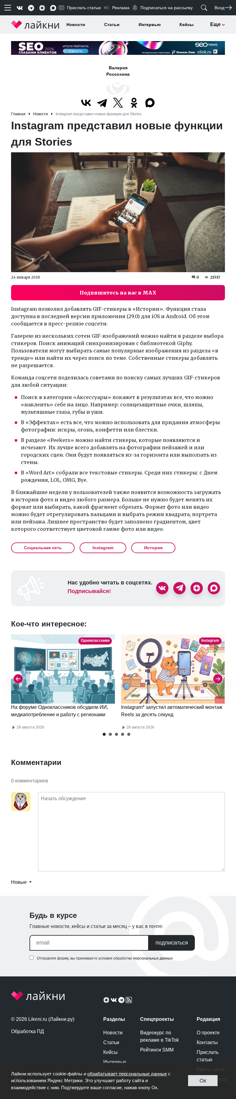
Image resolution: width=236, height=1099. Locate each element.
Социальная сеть (43, 547)
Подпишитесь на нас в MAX (118, 293)
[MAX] (150, 102)
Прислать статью (207, 1056)
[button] (104, 734)
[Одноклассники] (134, 102)
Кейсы (186, 24)
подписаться (171, 943)
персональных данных (153, 958)
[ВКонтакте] (86, 102)
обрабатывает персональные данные (127, 1073)
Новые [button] (19, 882)
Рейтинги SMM (157, 1049)
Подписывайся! (89, 591)
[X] (118, 102)
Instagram (102, 547)
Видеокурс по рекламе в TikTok (159, 1036)
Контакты (207, 1042)
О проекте (208, 1032)
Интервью (150, 24)
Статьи (112, 24)
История (153, 547)
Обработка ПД (27, 1031)
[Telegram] (102, 102)
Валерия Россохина (118, 71)
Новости (75, 24)
